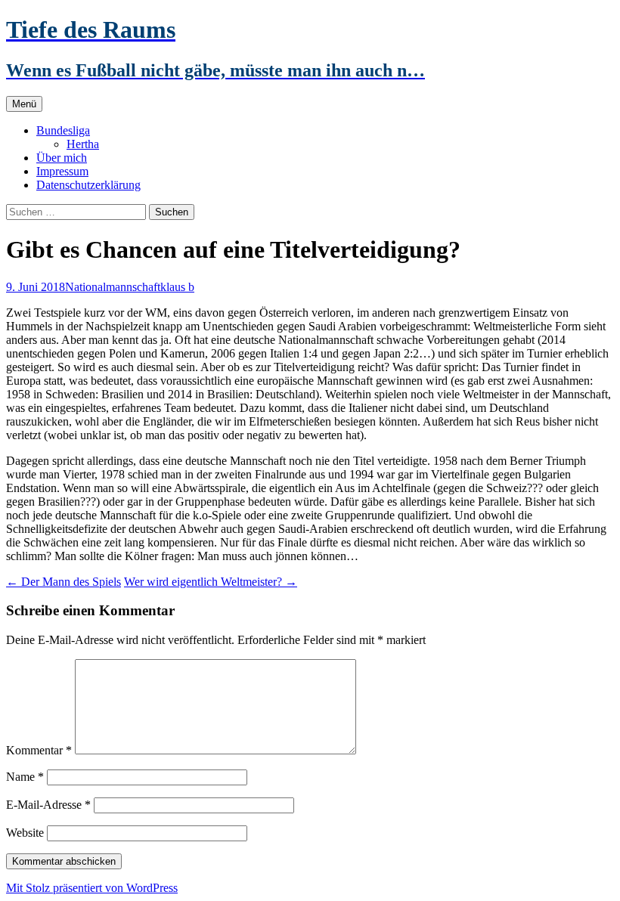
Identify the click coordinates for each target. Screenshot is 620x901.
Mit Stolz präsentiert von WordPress (92, 887)
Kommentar (39, 750)
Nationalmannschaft (112, 286)
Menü (24, 104)
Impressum (62, 171)
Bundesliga (63, 130)
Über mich (61, 157)
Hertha (83, 144)
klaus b (177, 286)
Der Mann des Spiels (63, 581)
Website (25, 832)
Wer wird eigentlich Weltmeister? (210, 581)
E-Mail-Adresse (48, 804)
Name (25, 776)
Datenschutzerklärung (88, 184)
